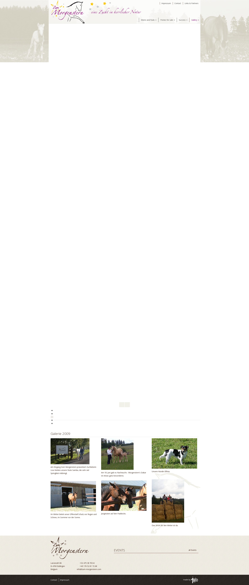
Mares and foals (148, 20)
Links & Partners (191, 3)
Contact (177, 3)
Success (182, 20)
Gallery (194, 20)
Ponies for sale (167, 20)
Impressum (166, 3)
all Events (193, 550)
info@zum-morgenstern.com (89, 569)
